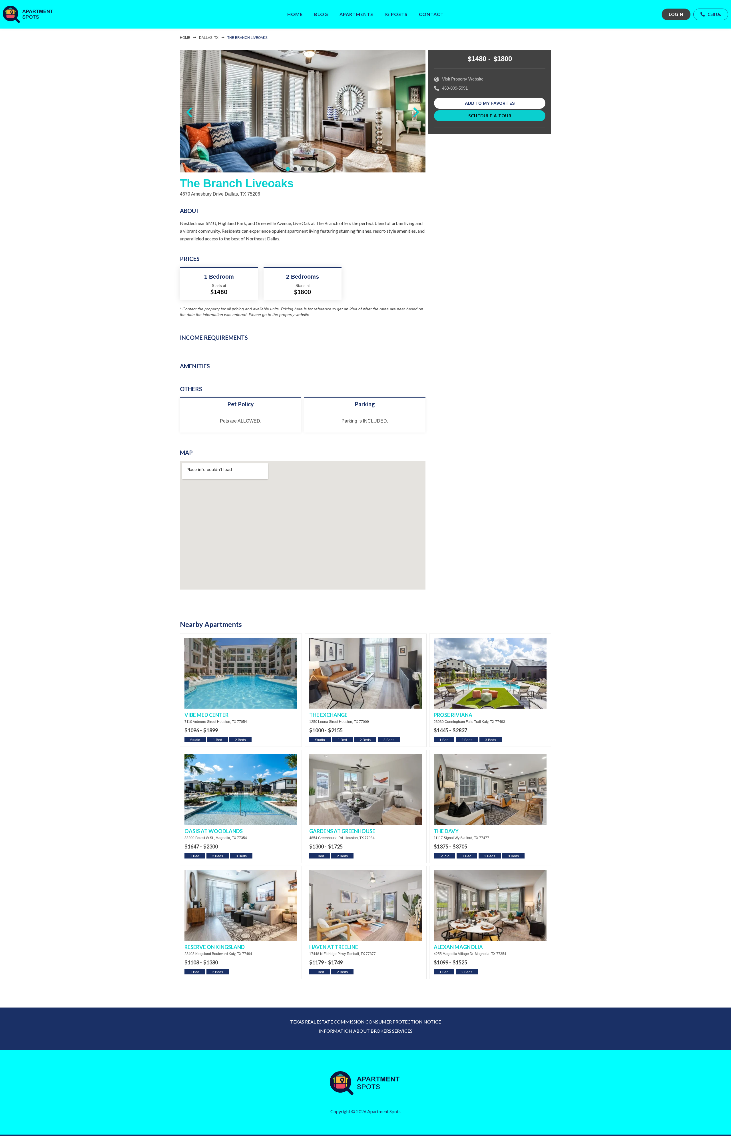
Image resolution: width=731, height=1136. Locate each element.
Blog (321, 14)
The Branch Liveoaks (247, 38)
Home (295, 14)
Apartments (356, 14)
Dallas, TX (208, 38)
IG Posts (396, 14)
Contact (431, 14)
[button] (189, 112)
